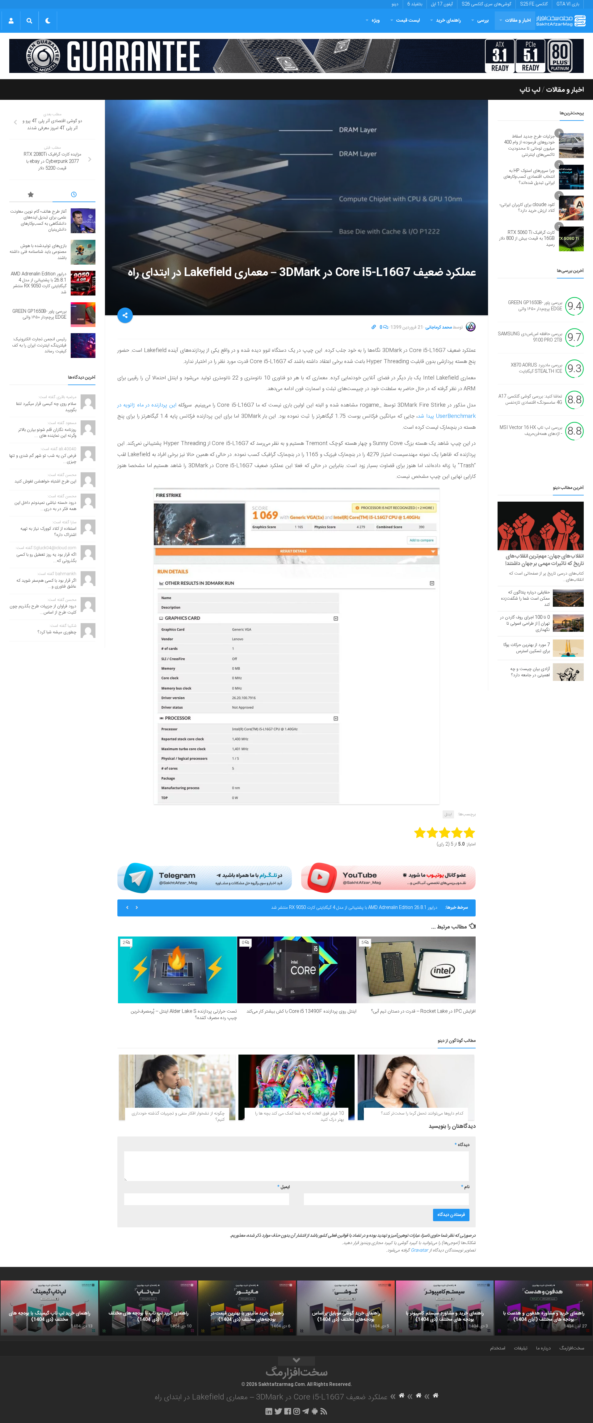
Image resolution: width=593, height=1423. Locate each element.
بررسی (483, 20)
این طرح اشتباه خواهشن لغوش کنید (45, 481)
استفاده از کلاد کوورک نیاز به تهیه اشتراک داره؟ (48, 532)
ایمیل (283, 1187)
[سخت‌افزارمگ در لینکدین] (269, 1411)
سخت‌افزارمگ (571, 1348)
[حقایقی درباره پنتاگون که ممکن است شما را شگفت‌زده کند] (568, 598)
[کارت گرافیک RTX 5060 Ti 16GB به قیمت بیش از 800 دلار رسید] (571, 239)
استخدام (497, 1348)
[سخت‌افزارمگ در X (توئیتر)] (278, 1411)
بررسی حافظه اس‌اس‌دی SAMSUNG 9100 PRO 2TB (530, 337)
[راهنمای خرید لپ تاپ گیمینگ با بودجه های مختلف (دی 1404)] (49, 1308)
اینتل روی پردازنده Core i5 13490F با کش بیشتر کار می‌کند (301, 1011)
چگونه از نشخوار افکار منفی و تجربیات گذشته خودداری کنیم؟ (178, 1117)
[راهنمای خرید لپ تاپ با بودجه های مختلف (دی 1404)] (148, 1308)
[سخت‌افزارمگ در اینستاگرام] (296, 1411)
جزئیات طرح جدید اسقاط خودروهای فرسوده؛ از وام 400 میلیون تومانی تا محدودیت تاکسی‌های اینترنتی (529, 146)
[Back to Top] (296, 1361)
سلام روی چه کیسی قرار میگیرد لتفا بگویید (46, 407)
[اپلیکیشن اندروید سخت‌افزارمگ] (314, 1411)
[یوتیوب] (388, 878)
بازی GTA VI (568, 4)
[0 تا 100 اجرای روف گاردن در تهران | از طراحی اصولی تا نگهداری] (568, 623)
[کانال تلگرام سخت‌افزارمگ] (305, 1411)
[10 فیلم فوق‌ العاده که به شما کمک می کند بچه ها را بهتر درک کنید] (296, 1087)
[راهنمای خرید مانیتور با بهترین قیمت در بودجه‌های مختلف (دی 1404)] (247, 1308)
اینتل (448, 814)
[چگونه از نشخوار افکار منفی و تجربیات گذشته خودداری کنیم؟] (177, 1087)
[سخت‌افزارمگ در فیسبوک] (287, 1411)
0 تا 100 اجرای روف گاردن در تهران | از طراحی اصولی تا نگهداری (525, 624)
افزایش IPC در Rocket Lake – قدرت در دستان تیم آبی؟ (423, 1011)
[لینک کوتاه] (374, 327)
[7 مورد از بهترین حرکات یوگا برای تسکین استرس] (568, 648)
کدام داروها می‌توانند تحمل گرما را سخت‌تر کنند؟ (422, 1113)
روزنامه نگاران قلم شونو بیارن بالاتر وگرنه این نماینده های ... (47, 433)
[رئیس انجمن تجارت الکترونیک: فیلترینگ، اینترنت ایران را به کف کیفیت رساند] (83, 345)
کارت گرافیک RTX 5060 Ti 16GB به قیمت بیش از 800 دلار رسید (527, 238)
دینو (395, 4)
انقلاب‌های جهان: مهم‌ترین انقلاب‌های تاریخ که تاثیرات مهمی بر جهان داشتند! (544, 560)
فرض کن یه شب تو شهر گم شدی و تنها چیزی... (42, 459)
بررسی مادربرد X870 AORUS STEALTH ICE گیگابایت (536, 369)
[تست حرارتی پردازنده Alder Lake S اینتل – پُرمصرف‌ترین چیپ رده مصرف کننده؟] (177, 970)
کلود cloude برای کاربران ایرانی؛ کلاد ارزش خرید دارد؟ (527, 208)
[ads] (296, 56)
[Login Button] (11, 20)
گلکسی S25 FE (534, 4)
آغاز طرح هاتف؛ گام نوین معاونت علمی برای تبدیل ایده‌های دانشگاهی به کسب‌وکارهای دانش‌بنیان (38, 221)
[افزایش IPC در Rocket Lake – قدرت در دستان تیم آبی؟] (416, 970)
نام (465, 1187)
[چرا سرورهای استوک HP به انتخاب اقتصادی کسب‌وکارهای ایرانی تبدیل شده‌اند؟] (571, 177)
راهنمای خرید (448, 20)
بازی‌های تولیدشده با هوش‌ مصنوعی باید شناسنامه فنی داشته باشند (38, 252)
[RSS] (324, 1411)
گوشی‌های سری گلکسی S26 (486, 4)
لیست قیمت (408, 20)
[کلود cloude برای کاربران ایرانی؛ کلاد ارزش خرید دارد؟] (571, 208)
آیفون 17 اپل (442, 4)
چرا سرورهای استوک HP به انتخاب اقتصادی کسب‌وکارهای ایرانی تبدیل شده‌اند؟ (529, 177)
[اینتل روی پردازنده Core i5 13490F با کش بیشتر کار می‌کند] (296, 970)
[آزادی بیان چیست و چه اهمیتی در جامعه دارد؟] (568, 672)
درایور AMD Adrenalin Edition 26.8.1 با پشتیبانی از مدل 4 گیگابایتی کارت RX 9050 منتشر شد (38, 283)
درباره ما (543, 1348)
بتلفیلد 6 (414, 4)
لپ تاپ (529, 90)
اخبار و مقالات (518, 20)
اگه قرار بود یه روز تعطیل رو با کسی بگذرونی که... (46, 558)
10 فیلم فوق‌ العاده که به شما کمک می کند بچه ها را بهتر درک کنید (299, 1117)
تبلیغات (521, 1348)
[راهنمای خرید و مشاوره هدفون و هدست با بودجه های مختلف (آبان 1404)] (543, 1308)
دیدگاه (462, 1145)
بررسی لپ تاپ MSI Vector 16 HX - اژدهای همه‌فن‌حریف (531, 431)
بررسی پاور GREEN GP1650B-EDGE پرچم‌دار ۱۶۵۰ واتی (388, 916)
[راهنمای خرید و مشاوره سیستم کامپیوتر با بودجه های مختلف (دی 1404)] (445, 1308)
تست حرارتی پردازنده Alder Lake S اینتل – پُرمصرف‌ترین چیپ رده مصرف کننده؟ (184, 1015)
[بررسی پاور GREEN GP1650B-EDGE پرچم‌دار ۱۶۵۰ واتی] (83, 314)
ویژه (376, 20)
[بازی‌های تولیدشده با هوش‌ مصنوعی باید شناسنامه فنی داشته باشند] (83, 252)
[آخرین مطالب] (74, 195)
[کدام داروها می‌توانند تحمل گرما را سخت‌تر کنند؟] (416, 1087)
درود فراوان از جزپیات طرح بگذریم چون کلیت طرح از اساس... (43, 609)
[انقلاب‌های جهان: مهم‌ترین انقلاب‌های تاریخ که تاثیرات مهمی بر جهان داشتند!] (541, 526)
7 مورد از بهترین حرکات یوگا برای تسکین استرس (526, 648)
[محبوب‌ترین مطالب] (31, 195)
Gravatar (419, 1250)
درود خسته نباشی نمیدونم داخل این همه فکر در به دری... (45, 506)
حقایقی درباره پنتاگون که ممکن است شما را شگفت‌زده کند (525, 599)
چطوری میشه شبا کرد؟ (57, 632)
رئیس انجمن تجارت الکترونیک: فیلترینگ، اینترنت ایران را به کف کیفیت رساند (39, 345)
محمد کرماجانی (438, 327)
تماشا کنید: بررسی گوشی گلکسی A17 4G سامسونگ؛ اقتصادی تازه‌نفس (530, 400)
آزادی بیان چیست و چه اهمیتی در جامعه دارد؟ (530, 672)
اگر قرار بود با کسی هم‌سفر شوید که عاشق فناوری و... (46, 584)
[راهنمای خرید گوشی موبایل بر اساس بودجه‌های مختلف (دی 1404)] (346, 1308)
